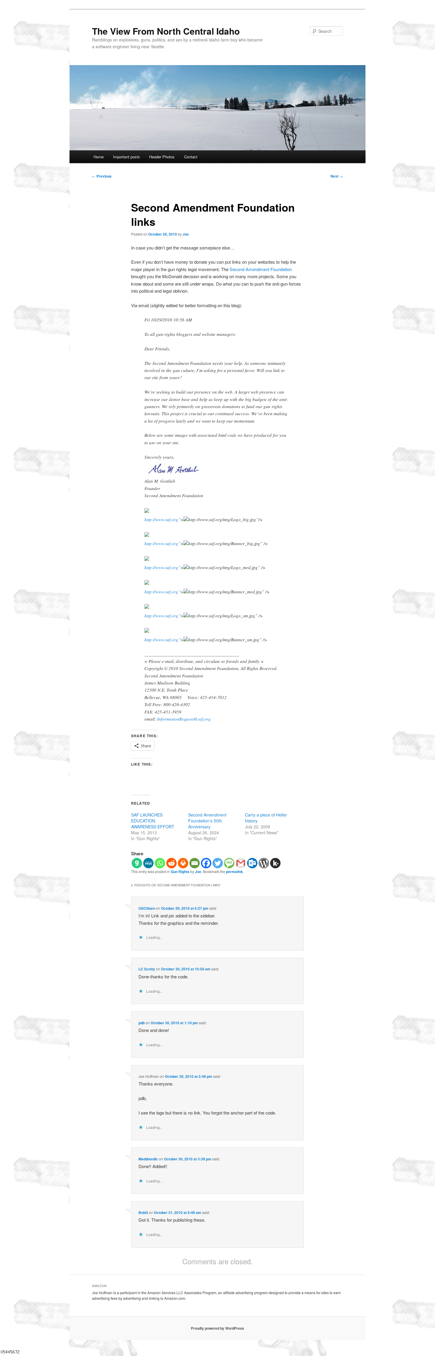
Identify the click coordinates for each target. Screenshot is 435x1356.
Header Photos (162, 157)
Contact (190, 157)
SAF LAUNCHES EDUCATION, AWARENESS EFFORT (152, 821)
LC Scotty (146, 969)
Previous (102, 176)
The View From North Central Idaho (166, 31)
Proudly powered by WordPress (217, 1328)
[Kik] (275, 863)
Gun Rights (180, 871)
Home (99, 157)
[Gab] (137, 863)
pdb (141, 1022)
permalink (234, 871)
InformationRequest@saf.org (184, 719)
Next (337, 176)
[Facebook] (206, 863)
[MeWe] (148, 863)
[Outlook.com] (252, 863)
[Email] (194, 863)
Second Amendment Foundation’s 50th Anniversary (207, 821)
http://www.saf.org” (162, 519)
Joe (186, 234)
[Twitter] (217, 863)
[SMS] (229, 863)
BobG (143, 1212)
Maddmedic (148, 1159)
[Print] (183, 863)
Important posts (126, 157)
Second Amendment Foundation (261, 269)
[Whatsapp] (160, 863)
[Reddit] (171, 863)
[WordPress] (264, 863)
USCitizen (146, 908)
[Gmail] (241, 863)
